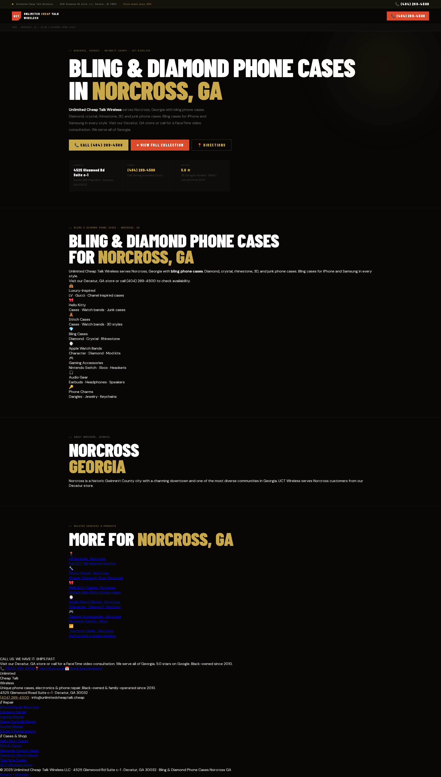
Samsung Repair (13, 712)
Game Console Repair (18, 721)
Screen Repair (11, 726)
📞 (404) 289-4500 (412, 4)
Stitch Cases (10, 745)
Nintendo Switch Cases (19, 750)
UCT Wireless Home (16, 765)
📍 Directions (211, 145)
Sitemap (21, 774)
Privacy (6, 774)
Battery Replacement (18, 731)
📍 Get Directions (50, 668)
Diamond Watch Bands (19, 755)
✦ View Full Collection (160, 145)
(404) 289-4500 (141, 169)
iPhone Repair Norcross (19, 707)
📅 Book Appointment (83, 668)
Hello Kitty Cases (14, 740)
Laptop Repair (12, 716)
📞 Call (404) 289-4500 (98, 145)
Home (14, 27)
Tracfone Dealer (13, 760)
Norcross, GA (29, 27)
